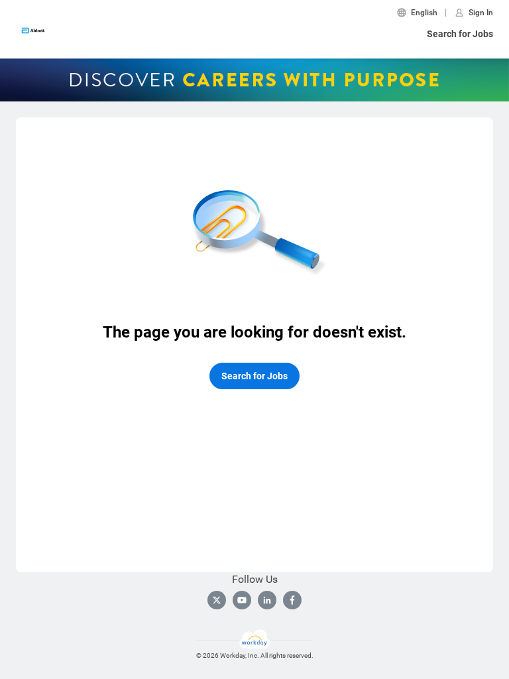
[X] (216, 600)
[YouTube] (242, 600)
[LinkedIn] (267, 600)
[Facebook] (292, 600)
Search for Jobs (460, 34)
